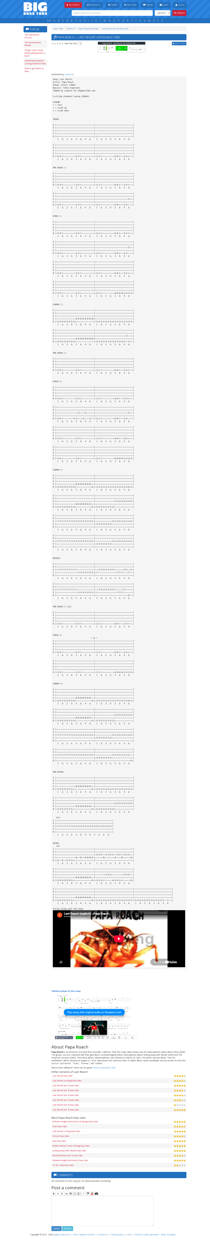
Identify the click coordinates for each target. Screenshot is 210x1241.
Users (165, 5)
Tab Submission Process (32, 36)
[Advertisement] (35, 118)
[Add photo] (96, 1194)
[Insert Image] (71, 1194)
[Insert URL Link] (66, 1194)
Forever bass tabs (60, 1136)
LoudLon (69, 74)
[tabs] (88, 1194)
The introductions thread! (33, 44)
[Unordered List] (79, 1194)
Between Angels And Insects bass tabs (70, 1160)
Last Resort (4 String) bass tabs (66, 1080)
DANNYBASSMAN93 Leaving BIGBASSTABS (35, 62)
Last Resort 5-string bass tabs (66, 1131)
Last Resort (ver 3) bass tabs (65, 1090)
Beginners (74, 5)
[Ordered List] (75, 1194)
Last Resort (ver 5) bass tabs (65, 1100)
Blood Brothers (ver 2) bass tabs (67, 1155)
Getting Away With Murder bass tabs (69, 1150)
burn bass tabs (59, 1141)
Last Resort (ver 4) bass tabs (65, 1095)
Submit (113, 5)
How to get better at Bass (34, 70)
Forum (149, 5)
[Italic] (58, 1194)
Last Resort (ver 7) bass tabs (65, 1109)
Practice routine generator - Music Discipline (155, 1234)
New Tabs (131, 5)
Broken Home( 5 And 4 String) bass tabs (71, 1145)
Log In (180, 5)
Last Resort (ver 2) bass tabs (65, 1085)
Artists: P (71, 28)
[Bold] (54, 1194)
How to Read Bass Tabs (104, 1067)
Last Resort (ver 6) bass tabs (65, 1104)
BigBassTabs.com (61, 1234)
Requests (94, 5)
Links (129, 1234)
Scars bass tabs (59, 1126)
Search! (180, 13)
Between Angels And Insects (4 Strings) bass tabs (75, 1121)
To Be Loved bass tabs (63, 1165)
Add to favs (180, 43)
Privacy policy (117, 1234)
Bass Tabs (58, 28)
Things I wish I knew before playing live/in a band (35, 53)
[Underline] (62, 1194)
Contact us (103, 1234)
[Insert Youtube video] (92, 1194)
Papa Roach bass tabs (88, 28)
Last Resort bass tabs (62, 1075)
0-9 (49, 20)
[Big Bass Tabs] (35, 8)
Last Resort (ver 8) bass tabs (115, 28)
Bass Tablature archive (84, 1234)
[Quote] (84, 1194)
